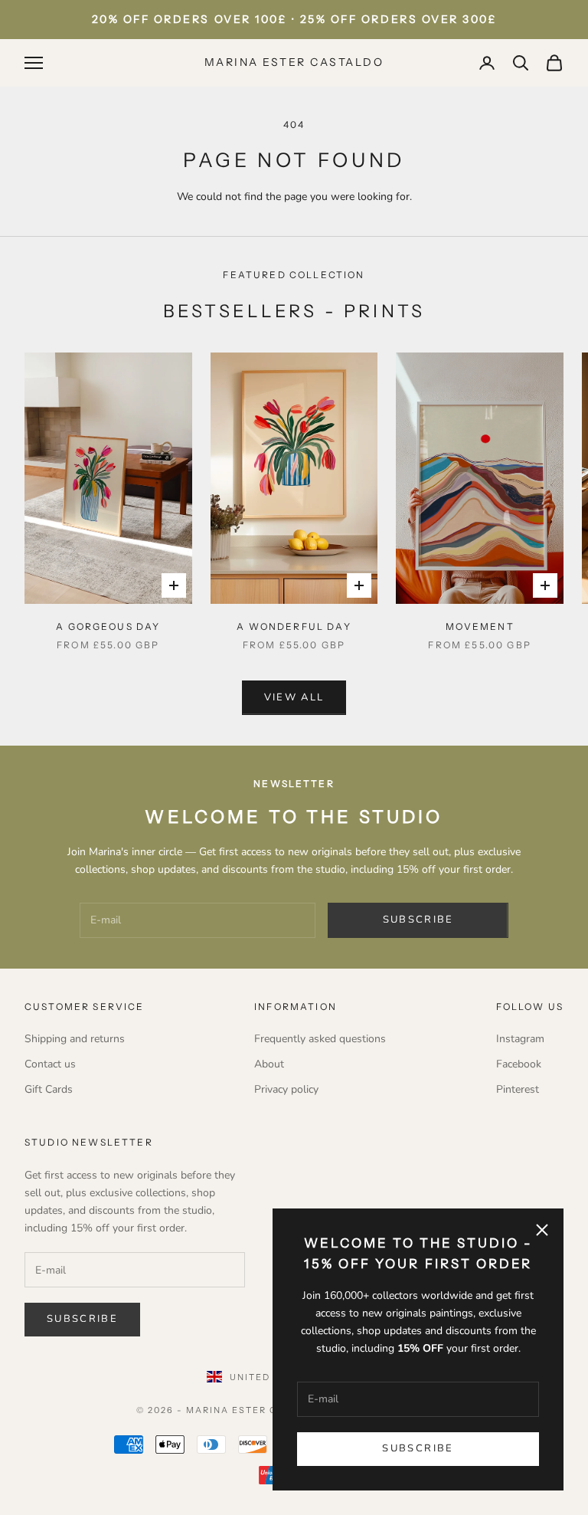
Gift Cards (48, 1089)
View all (294, 697)
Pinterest (517, 1089)
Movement (480, 626)
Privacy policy (286, 1089)
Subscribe (417, 1448)
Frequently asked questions (320, 1038)
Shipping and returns (74, 1038)
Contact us (50, 1064)
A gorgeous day (108, 626)
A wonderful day (294, 626)
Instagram (520, 1038)
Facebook (518, 1064)
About (269, 1064)
